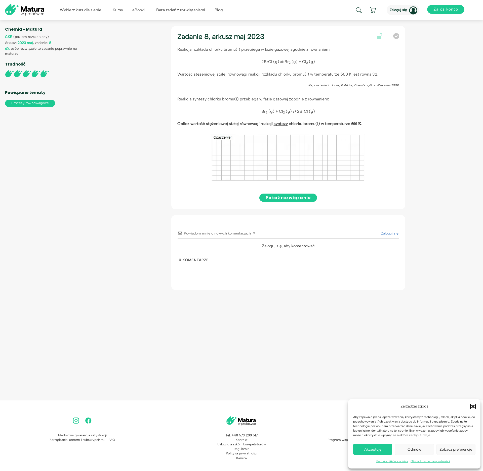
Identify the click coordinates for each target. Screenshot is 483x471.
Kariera (241, 458)
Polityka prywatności (241, 453)
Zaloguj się (398, 10)
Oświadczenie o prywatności (430, 461)
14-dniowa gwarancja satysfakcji (82, 435)
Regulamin (241, 449)
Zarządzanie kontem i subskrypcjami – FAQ (82, 440)
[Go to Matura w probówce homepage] (24, 10)
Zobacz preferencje (455, 449)
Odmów (414, 449)
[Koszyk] (373, 10)
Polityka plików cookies (392, 461)
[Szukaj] (359, 10)
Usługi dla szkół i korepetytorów (241, 444)
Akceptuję (372, 449)
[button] (472, 406)
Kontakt (242, 440)
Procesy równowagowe (30, 103)
